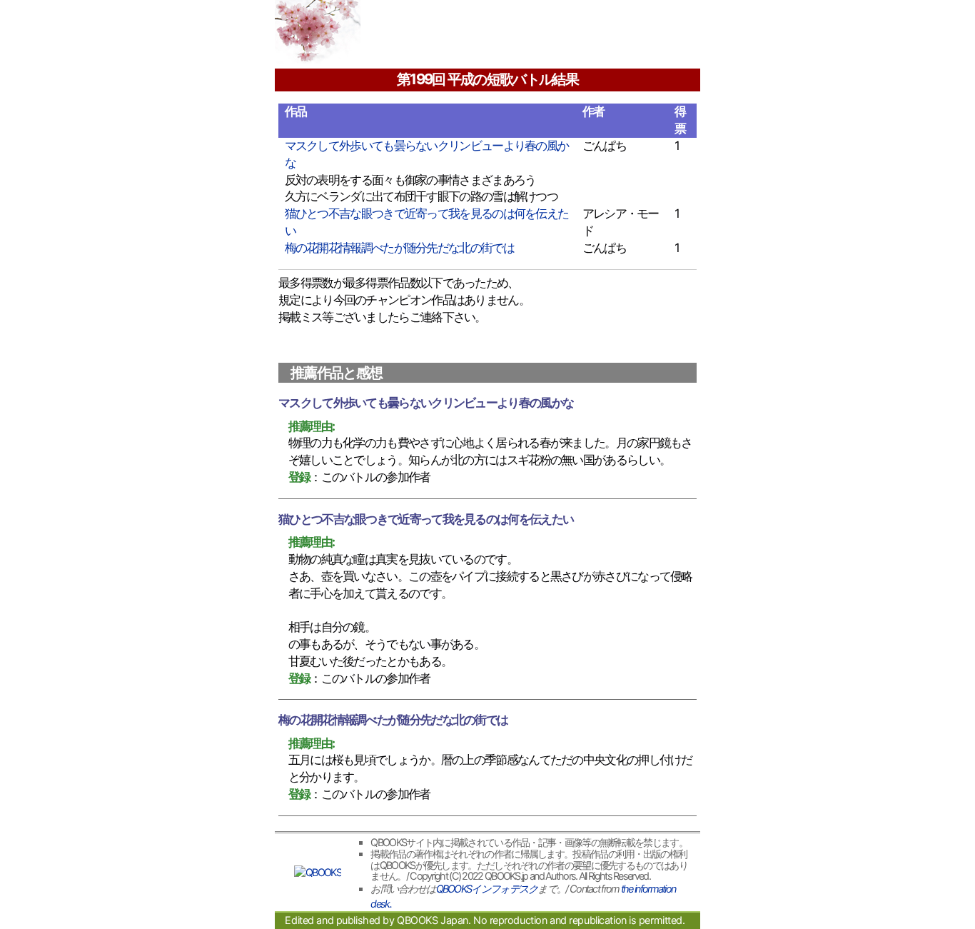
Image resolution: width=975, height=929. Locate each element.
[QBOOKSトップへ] (317, 872)
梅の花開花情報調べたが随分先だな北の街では (399, 248)
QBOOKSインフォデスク (487, 889)
